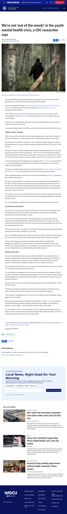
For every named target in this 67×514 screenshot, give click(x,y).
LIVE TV (52, 2)
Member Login (55, 503)
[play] (4, 8)
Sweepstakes (41, 491)
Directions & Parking (57, 499)
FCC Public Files (42, 506)
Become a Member (30, 495)
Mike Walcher (30, 446)
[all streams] (64, 8)
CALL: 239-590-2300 (57, 491)
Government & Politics (32, 410)
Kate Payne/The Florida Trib (33, 421)
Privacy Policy (41, 509)
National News (10, 334)
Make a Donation (29, 491)
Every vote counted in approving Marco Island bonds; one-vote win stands (43, 440)
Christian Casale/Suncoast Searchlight (35, 471)
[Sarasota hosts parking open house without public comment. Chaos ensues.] (14, 466)
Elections (29, 435)
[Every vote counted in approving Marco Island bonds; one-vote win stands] (14, 441)
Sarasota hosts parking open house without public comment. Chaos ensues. (43, 466)
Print (63, 40)
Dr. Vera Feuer (46, 161)
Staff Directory (42, 498)
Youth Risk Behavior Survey (46, 108)
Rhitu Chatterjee (11, 39)
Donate (60, 2)
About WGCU (41, 495)
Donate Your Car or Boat (29, 506)
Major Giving (28, 498)
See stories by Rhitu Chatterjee (12, 355)
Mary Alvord (50, 175)
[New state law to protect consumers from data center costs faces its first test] (14, 416)
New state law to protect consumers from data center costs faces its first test (44, 415)
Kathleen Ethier (23, 116)
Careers (40, 502)
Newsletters (55, 506)
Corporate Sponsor (29, 502)
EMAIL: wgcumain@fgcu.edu (57, 495)
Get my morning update (53, 390)
